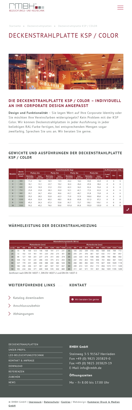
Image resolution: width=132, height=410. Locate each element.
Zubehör (14, 376)
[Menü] (118, 7)
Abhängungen (23, 314)
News (12, 382)
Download (16, 366)
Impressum (35, 401)
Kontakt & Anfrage (22, 360)
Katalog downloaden (28, 298)
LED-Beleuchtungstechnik (26, 355)
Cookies (65, 401)
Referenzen (16, 371)
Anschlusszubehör (26, 306)
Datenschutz (51, 401)
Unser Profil (17, 349)
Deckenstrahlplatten (23, 344)
